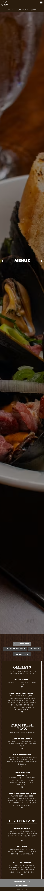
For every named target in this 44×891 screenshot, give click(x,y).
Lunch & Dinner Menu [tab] (15, 650)
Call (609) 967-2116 (22, 881)
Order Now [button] (22, 889)
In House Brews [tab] (22, 655)
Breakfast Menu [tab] (22, 645)
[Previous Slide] (2, 261)
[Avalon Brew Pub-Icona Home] (11, 4)
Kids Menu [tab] (34, 650)
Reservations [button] (22, 885)
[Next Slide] (41, 261)
